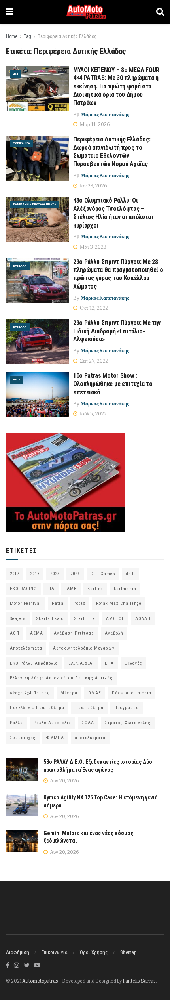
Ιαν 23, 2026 (93, 186)
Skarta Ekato (50, 618)
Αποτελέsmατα (26, 648)
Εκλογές (133, 663)
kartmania (125, 588)
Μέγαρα (68, 693)
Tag (27, 36)
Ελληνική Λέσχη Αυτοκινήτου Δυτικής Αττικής (61, 678)
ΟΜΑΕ (94, 693)
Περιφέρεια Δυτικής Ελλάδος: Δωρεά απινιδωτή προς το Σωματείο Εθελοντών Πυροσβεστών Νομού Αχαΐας (111, 152)
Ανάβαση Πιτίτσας (74, 633)
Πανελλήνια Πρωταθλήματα (34, 204)
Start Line (84, 618)
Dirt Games (103, 573)
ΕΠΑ (109, 663)
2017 (14, 573)
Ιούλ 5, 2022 (93, 414)
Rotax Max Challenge (119, 603)
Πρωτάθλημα (89, 707)
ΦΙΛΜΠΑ (55, 737)
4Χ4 (15, 74)
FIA (51, 588)
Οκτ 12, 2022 (93, 308)
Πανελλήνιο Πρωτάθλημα (37, 707)
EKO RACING (23, 588)
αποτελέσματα (90, 737)
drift (130, 573)
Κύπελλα (19, 266)
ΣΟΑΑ (88, 722)
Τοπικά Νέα (21, 143)
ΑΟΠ (14, 633)
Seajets (18, 618)
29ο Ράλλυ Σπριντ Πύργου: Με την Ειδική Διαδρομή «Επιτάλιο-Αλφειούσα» (117, 331)
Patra (58, 603)
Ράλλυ (16, 722)
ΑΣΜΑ (36, 633)
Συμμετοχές (23, 737)
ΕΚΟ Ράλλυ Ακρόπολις (34, 663)
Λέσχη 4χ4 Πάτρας (30, 693)
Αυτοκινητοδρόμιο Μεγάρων (84, 648)
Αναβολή (114, 633)
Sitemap (128, 952)
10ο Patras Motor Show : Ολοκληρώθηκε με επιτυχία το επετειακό (112, 384)
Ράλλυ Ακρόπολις (52, 722)
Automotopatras (40, 981)
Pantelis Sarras (139, 981)
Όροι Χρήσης (94, 952)
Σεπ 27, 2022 (93, 361)
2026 (75, 573)
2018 (35, 573)
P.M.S (16, 379)
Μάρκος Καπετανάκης (105, 114)
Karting (95, 588)
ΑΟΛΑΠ (143, 618)
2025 (55, 573)
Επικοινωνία (55, 952)
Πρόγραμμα (126, 707)
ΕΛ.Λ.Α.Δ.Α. (81, 663)
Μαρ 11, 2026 (94, 124)
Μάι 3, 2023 (92, 247)
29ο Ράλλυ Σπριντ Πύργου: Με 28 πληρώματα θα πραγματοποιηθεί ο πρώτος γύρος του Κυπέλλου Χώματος (118, 274)
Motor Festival (25, 603)
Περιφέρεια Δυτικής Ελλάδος (67, 36)
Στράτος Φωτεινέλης (128, 722)
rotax (79, 603)
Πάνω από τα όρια (131, 693)
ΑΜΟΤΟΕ (115, 618)
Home (11, 36)
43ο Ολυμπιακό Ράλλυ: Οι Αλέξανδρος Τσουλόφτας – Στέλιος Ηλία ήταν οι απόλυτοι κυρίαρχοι (113, 213)
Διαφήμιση (17, 952)
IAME (71, 588)
